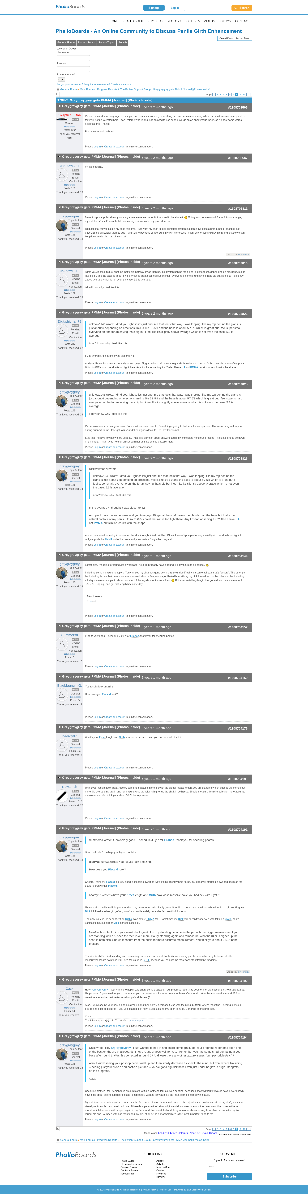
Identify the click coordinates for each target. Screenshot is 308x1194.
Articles (160, 1163)
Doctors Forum (243, 38)
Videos (209, 21)
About (159, 1160)
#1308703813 (238, 263)
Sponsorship (127, 1173)
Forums (225, 21)
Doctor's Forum (129, 1170)
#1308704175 (238, 728)
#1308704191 (238, 829)
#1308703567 (238, 158)
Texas (204, 1133)
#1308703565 (238, 107)
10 (244, 94)
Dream (213, 1133)
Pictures (192, 21)
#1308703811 (238, 208)
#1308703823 (238, 314)
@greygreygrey (99, 989)
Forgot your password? (70, 84)
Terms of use (164, 1189)
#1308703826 (238, 458)
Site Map (161, 1173)
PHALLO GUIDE (133, 21)
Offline (75, 119)
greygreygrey (70, 216)
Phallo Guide (127, 1160)
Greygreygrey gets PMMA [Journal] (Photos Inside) (181, 89)
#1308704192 (238, 981)
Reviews (161, 1176)
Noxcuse (195, 1133)
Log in (97, 146)
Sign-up (154, 8)
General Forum (226, 38)
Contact (242, 21)
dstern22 (183, 1133)
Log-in (175, 8)
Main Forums (87, 89)
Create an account (121, 84)
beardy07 (69, 736)
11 (248, 94)
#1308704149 (238, 556)
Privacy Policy (149, 1189)
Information (163, 1167)
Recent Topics (106, 42)
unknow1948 (69, 166)
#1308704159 (238, 678)
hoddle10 (163, 1133)
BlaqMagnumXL (69, 685)
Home (114, 21)
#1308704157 (238, 627)
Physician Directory (164, 21)
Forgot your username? (97, 84)
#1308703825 (238, 384)
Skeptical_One (69, 115)
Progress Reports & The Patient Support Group (124, 89)
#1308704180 (238, 779)
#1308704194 (238, 1037)
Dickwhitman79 (69, 321)
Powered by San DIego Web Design (192, 1189)
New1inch (69, 787)
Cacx (69, 989)
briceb (173, 1133)
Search (123, 42)
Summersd (69, 635)
